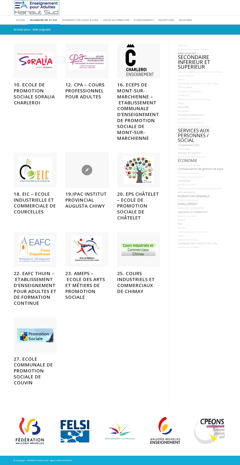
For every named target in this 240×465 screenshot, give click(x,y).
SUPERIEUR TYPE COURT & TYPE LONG (197, 243)
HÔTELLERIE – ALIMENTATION (191, 208)
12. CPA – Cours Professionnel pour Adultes (85, 91)
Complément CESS (188, 145)
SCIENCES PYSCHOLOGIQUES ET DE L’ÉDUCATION (200, 188)
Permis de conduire (187, 184)
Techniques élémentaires (189, 91)
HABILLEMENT (188, 204)
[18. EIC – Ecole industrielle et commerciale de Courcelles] (35, 170)
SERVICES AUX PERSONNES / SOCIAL (193, 135)
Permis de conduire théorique (192, 156)
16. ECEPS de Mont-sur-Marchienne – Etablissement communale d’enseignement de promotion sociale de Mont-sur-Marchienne (138, 111)
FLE (180, 224)
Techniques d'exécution (189, 119)
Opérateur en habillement (192, 212)
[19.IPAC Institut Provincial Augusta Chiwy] (86, 170)
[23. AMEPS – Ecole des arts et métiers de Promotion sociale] (86, 249)
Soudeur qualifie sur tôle (189, 165)
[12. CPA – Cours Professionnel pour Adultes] (86, 61)
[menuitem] (21, 20)
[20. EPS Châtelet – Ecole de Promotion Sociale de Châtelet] (138, 170)
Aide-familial (184, 180)
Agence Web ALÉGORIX (61, 460)
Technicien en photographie (191, 177)
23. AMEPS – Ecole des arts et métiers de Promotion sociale (85, 285)
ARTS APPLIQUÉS (187, 192)
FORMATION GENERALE (194, 196)
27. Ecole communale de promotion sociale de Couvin (33, 371)
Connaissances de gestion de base (200, 169)
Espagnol (182, 220)
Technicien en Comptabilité (191, 122)
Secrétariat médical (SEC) (191, 114)
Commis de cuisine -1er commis (192, 232)
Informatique (184, 149)
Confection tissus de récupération (193, 49)
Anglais (181, 103)
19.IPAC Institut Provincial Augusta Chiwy (86, 200)
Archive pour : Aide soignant (32, 29)
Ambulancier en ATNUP (188, 247)
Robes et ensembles (187, 216)
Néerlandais (183, 111)
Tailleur (181, 79)
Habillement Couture (188, 240)
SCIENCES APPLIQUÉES (188, 200)
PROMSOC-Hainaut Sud (37, 460)
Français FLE (183, 95)
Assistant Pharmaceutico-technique (194, 99)
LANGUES (182, 45)
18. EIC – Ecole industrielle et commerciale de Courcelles (35, 203)
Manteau (182, 228)
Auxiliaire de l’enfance (189, 152)
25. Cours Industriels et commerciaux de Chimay (136, 282)
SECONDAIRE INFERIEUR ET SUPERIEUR (194, 62)
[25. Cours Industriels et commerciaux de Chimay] (138, 249)
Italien (181, 236)
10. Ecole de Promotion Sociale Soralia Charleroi (34, 94)
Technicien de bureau (188, 173)
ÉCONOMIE (187, 160)
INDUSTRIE (183, 107)
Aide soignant (187, 53)
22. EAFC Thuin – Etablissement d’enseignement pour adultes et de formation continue (35, 288)
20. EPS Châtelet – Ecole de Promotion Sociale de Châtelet (138, 206)
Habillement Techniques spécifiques (194, 126)
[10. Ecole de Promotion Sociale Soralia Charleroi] (35, 61)
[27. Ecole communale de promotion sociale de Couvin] (35, 335)
